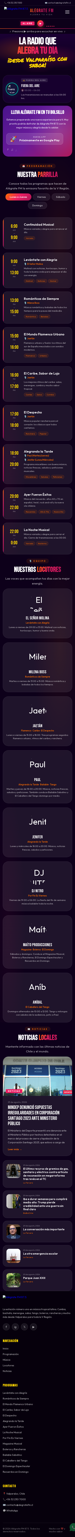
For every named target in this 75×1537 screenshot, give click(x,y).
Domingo (37, 205)
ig (15, 1327)
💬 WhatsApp (10, 1510)
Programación (11, 1354)
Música (6, 1359)
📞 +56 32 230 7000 (14, 1499)
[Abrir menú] (67, 12)
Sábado (60, 197)
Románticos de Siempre (16, 1398)
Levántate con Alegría (15, 1392)
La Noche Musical (12, 1432)
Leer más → (15, 1149)
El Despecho (10, 1415)
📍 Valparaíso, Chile (14, 1493)
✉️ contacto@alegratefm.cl (18, 1505)
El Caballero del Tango (15, 1460)
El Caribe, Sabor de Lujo (16, 1409)
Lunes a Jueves (18, 197)
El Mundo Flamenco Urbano (18, 1404)
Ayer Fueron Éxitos (13, 1426)
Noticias (7, 1371)
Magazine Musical (12, 1443)
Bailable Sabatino (12, 1454)
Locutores (8, 1365)
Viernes (41, 197)
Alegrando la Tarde (13, 1421)
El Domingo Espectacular (16, 1466)
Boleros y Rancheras (14, 1449)
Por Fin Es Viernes (13, 1438)
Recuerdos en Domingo (16, 1471)
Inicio (6, 1348)
